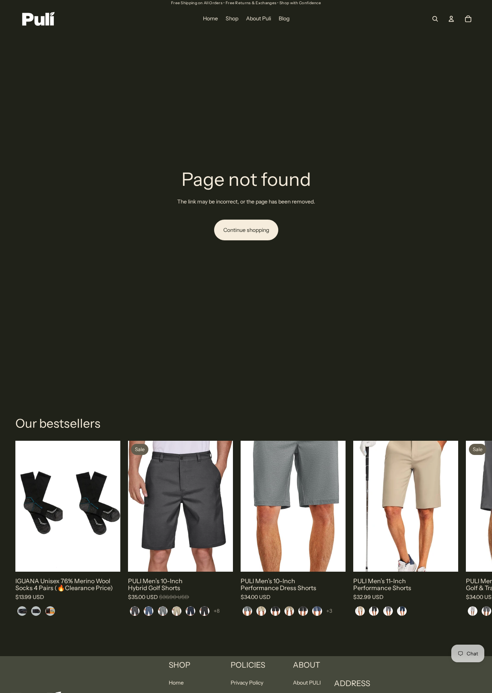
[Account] (451, 18)
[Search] (435, 18)
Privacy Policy (247, 682)
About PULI (307, 682)
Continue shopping (246, 230)
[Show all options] (216, 611)
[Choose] (108, 560)
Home (176, 682)
